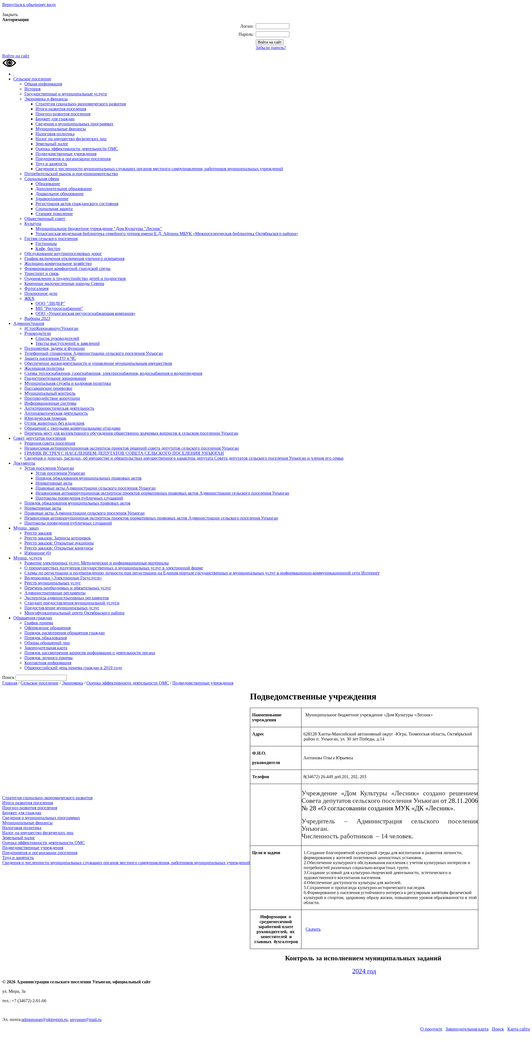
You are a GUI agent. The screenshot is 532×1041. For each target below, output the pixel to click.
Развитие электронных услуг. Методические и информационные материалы (96, 563)
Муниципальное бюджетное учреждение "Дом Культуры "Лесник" (98, 228)
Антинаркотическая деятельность (56, 413)
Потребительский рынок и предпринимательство (71, 173)
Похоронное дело (40, 293)
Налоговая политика (55, 133)
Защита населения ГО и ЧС (50, 358)
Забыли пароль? (271, 47)
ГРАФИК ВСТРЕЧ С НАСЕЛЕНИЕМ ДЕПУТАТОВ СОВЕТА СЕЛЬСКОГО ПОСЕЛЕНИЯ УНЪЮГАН (124, 453)
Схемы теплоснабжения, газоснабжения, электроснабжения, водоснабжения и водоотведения (113, 373)
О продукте (431, 1029)
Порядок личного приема (48, 657)
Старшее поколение (54, 213)
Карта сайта (518, 1029)
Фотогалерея (36, 288)
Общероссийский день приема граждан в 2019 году (73, 667)
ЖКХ (29, 298)
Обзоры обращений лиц (47, 642)
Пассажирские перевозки (48, 388)
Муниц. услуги (27, 558)
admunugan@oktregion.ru (45, 1019)
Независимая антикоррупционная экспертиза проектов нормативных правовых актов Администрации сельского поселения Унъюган (162, 493)
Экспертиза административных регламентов (66, 597)
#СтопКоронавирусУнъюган (51, 328)
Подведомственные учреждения (65, 153)
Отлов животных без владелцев (54, 423)
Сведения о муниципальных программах (74, 123)
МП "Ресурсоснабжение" (59, 308)
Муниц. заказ (26, 528)
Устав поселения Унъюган (49, 468)
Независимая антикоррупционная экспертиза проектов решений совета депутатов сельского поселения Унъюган (131, 448)
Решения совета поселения (49, 443)
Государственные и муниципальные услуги (65, 93)
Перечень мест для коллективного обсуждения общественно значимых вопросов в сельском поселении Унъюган (131, 433)
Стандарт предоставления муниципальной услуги (71, 602)
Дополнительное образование (63, 188)
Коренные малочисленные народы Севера (64, 283)
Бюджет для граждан (55, 118)
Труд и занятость (51, 163)
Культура (32, 223)
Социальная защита (54, 208)
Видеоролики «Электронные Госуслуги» (63, 578)
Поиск (498, 1029)
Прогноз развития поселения (62, 113)
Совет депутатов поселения (39, 438)
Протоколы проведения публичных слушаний (79, 498)
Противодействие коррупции (52, 398)
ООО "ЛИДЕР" (50, 303)
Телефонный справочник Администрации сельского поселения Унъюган (93, 353)
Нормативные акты (53, 483)
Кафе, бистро (47, 248)
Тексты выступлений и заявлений (67, 343)
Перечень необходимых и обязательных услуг (67, 588)
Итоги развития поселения (60, 108)
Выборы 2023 (37, 318)
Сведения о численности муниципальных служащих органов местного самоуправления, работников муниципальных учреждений (159, 168)
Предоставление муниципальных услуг (61, 607)
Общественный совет (44, 218)
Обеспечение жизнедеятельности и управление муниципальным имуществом (98, 363)
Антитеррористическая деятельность (59, 408)
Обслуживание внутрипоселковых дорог (63, 253)
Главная (9, 683)
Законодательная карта (45, 647)
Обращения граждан (32, 617)
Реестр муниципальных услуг (52, 583)
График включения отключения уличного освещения (74, 258)
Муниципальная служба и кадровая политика (67, 383)
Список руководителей (57, 338)
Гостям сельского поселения (51, 238)
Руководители (37, 333)
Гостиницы (46, 243)
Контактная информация (47, 662)
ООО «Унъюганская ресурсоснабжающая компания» (85, 313)
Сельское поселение (32, 79)
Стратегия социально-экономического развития (80, 103)
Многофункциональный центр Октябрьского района (74, 612)
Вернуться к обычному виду (29, 4)
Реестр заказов (38, 533)
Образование (47, 183)
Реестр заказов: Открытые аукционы (59, 543)
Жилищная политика (44, 368)
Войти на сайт (15, 56)
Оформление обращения (47, 627)
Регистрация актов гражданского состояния (76, 203)
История (32, 88)
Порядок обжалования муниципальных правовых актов (88, 478)
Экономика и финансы (46, 98)
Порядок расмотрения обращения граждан (64, 632)
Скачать (313, 929)
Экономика (72, 683)
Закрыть (10, 14)
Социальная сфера (41, 178)
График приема (38, 622)
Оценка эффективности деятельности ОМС (76, 148)
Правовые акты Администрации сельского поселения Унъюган (95, 488)
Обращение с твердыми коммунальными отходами (72, 428)
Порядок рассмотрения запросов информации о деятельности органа (89, 652)
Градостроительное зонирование (55, 378)
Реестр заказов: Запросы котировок (57, 538)
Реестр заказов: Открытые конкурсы (58, 548)
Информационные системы (50, 403)
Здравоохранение (51, 198)
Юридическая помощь (45, 418)
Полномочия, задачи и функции (54, 348)
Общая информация (43, 84)
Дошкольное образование (59, 193)
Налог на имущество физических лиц (71, 138)
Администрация (28, 323)
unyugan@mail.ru (85, 1019)
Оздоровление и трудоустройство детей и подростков (75, 278)
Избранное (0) (37, 553)
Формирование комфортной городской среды (67, 268)
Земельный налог (51, 143)
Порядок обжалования (45, 637)
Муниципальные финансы (60, 128)
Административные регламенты (55, 593)
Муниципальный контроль (49, 393)
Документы (24, 463)
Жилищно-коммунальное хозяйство (58, 263)
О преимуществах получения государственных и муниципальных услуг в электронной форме (113, 568)
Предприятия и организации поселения (73, 158)
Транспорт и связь (41, 273)
